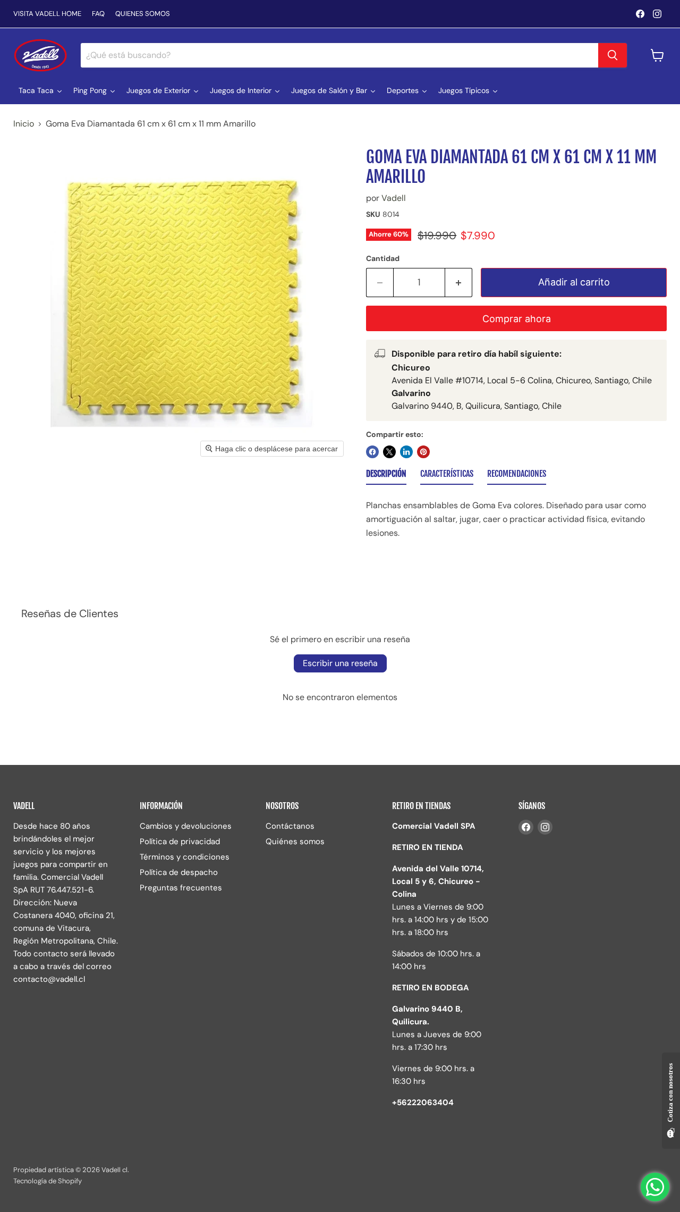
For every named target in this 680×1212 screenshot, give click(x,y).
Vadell (393, 198)
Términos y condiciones (185, 857)
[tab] (386, 476)
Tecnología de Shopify (47, 1180)
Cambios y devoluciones (186, 826)
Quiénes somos (295, 841)
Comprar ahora (516, 318)
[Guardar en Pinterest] (423, 451)
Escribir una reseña (340, 663)
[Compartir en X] (389, 451)
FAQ (98, 14)
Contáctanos (290, 826)
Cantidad (383, 258)
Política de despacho (179, 872)
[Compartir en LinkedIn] (406, 451)
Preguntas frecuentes (181, 887)
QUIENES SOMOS (142, 14)
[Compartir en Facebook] (372, 451)
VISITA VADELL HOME (47, 14)
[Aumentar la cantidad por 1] (458, 282)
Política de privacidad (180, 841)
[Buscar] (612, 55)
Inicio (23, 124)
